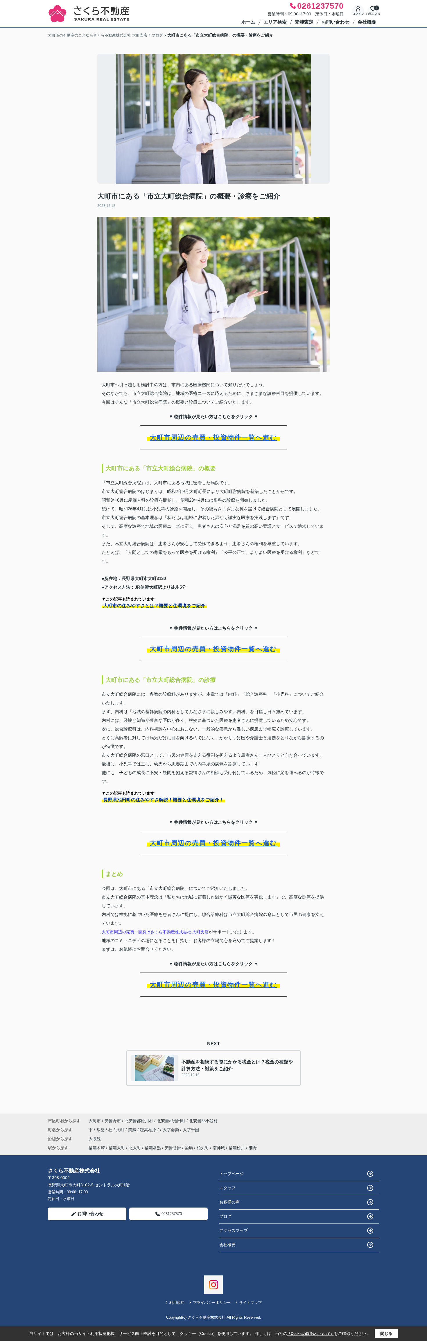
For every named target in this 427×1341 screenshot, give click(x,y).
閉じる (386, 1333)
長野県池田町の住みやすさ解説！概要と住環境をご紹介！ (163, 799)
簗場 (189, 1147)
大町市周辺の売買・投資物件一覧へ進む (213, 437)
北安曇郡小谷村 (203, 1120)
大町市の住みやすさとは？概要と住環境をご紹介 (154, 605)
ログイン (358, 13)
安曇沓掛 (173, 1147)
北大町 (135, 1147)
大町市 (95, 1120)
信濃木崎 (97, 1147)
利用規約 (176, 1302)
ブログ (225, 1216)
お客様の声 (229, 1202)
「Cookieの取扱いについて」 (310, 1334)
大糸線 (95, 1138)
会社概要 (367, 21)
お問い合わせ (335, 21)
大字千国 (191, 1129)
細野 (253, 1147)
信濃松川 (237, 1147)
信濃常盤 (153, 1147)
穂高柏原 (148, 1129)
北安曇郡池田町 (171, 1120)
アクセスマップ (233, 1230)
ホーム (248, 21)
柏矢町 (203, 1147)
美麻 (132, 1129)
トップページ (231, 1173)
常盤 (101, 1129)
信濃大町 (117, 1147)
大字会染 (171, 1129)
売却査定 (304, 21)
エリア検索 (275, 21)
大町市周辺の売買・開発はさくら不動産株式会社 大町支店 (155, 932)
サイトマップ (250, 1302)
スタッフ (227, 1187)
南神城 (219, 1147)
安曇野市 (113, 1120)
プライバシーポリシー (212, 1302)
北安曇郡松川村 (139, 1120)
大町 (120, 1129)
